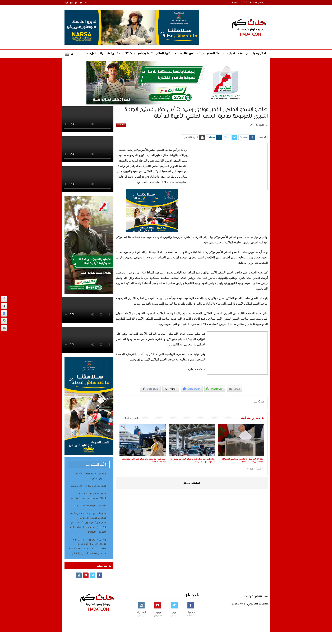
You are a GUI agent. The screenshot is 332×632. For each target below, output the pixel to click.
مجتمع (200, 53)
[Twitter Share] (4, 306)
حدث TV (130, 53)
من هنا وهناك (184, 53)
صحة (120, 53)
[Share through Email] (4, 328)
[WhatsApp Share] (4, 321)
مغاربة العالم (164, 53)
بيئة (101, 53)
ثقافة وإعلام (145, 53)
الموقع (234, 2)
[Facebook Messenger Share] (4, 313)
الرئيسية (257, 53)
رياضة (110, 53)
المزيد (92, 53)
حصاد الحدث (121, 125)
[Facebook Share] (4, 299)
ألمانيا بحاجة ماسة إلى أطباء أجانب (89, 486)
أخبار (232, 53)
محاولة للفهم (215, 53)
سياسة (245, 53)
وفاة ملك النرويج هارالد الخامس (90, 506)
